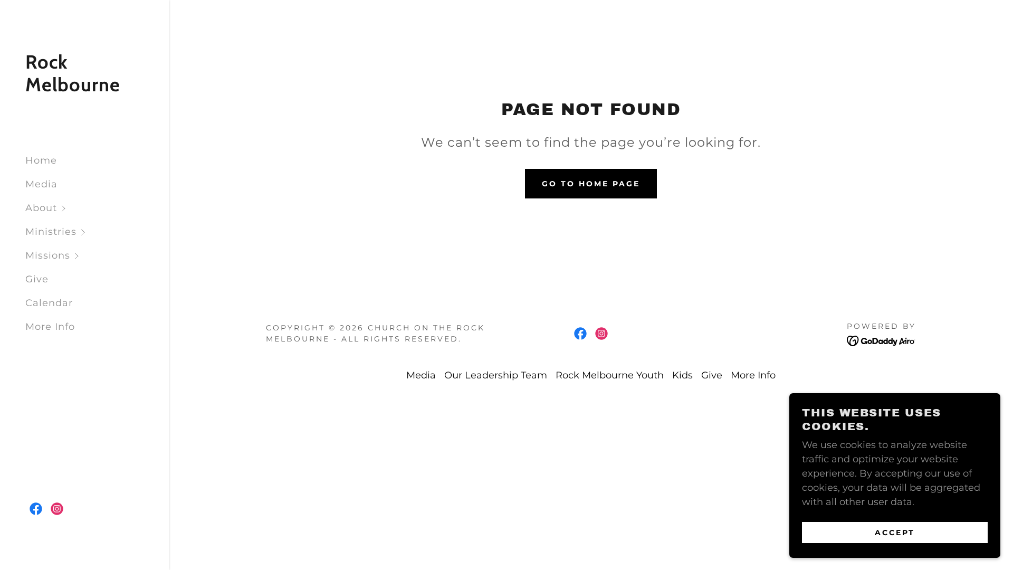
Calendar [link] (49, 303)
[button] (97, 208)
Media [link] (41, 184)
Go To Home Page (591, 183)
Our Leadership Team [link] (495, 375)
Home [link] (41, 160)
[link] (84, 88)
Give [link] (37, 279)
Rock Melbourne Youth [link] (610, 375)
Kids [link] (682, 375)
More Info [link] (50, 326)
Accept (895, 532)
